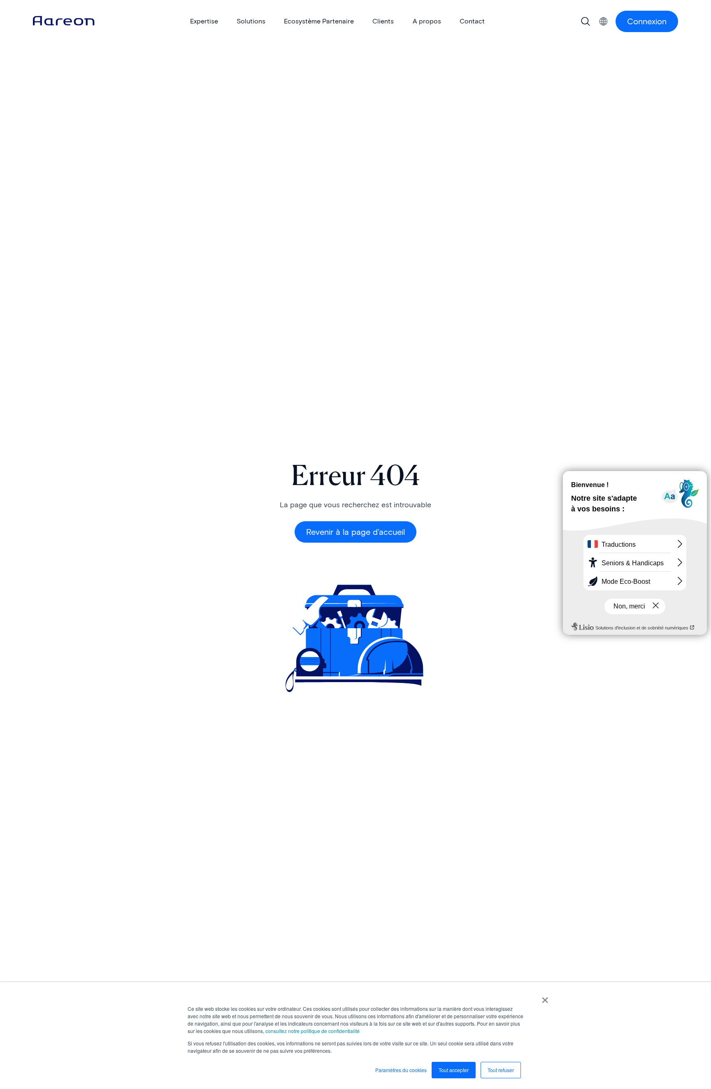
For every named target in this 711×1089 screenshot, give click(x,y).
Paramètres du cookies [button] (401, 1069)
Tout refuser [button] (501, 1069)
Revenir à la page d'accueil (355, 532)
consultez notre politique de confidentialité (312, 1030)
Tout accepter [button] (454, 1069)
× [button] (545, 997)
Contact (472, 21)
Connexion (647, 21)
